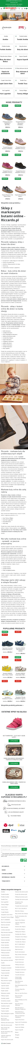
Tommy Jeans (4, 909)
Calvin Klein (4, 907)
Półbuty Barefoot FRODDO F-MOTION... (7, 123)
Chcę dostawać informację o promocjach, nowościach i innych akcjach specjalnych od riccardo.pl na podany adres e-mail (14, 855)
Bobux (16, 1032)
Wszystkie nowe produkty (11, 203)
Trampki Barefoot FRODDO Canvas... (20, 147)
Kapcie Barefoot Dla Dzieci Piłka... (7, 195)
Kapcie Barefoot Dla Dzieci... (20, 195)
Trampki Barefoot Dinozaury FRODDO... (20, 123)
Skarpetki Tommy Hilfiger (7, 917)
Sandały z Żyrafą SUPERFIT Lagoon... (20, 697)
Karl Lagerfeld (4, 902)
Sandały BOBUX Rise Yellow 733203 (7, 674)
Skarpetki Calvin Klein (6, 914)
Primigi (17, 1037)
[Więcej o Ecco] (6, 27)
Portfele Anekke (5, 897)
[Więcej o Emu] (21, 27)
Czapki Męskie (5, 912)
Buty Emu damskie (6, 922)
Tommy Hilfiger (5, 904)
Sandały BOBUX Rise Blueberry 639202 (20, 649)
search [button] (19, 8)
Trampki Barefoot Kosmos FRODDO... (7, 147)
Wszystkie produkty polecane (12, 705)
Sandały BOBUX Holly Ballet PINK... (20, 674)
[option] (14, 16)
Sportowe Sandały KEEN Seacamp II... (7, 648)
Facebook (21, 860)
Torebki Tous (4, 899)
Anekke (3, 891)
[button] (2, 16)
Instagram (25, 860)
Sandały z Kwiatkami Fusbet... (7, 697)
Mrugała (17, 1035)
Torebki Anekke (5, 894)
